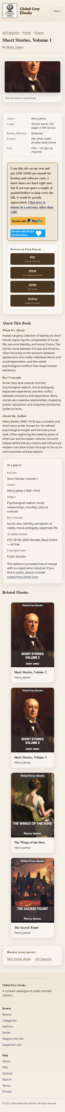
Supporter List (11, 1045)
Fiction (27, 32)
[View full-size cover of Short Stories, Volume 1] (32, 77)
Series (6, 1032)
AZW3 (32, 286)
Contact (7, 1073)
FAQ (5, 1067)
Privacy (7, 1091)
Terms (6, 1085)
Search (6, 1079)
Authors (7, 1026)
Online (32, 300)
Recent (6, 1014)
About (6, 1061)
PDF (32, 259)
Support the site (13, 1039)
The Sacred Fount (26, 927)
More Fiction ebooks (19, 959)
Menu (57, 11)
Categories (9, 1020)
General (39, 32)
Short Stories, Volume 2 (30, 672)
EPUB (32, 272)
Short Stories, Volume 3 (30, 757)
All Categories (10, 32)
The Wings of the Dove (29, 842)
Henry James (14, 47)
